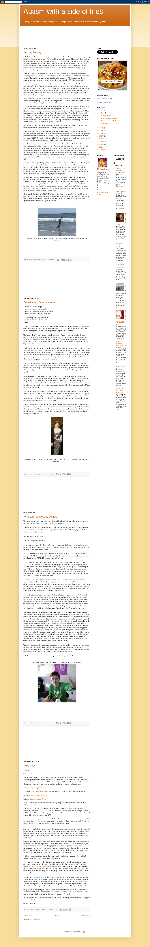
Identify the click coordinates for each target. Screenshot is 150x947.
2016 (101, 139)
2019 (101, 130)
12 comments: (51, 259)
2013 (101, 147)
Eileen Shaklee (104, 169)
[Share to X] (66, 260)
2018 (101, 133)
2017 (101, 136)
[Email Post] (58, 259)
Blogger (83, 932)
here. (70, 649)
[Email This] (62, 260)
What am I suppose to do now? (40, 516)
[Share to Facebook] (68, 260)
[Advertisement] (56, 280)
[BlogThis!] (64, 260)
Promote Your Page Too (104, 102)
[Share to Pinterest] (71, 260)
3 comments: (50, 723)
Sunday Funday (32, 52)
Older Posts (86, 916)
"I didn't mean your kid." (120, 265)
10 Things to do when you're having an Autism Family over (121, 344)
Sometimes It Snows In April (39, 302)
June (103, 113)
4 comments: (50, 474)
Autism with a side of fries (63, 11)
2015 (101, 141)
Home (57, 916)
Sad (125, 285)
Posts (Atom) (36, 919)
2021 (101, 110)
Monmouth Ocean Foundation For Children (40, 866)
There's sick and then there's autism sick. (121, 390)
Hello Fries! (29, 765)
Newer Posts (28, 916)
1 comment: (50, 909)
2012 (101, 150)
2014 (101, 144)
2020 (101, 128)
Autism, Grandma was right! (121, 192)
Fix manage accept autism (120, 244)
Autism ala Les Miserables (120, 169)
